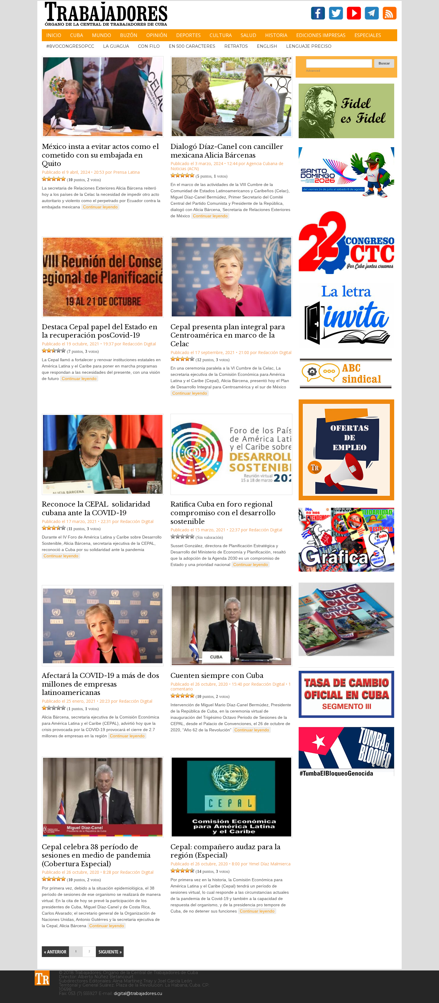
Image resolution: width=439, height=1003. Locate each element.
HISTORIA (276, 35)
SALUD (248, 35)
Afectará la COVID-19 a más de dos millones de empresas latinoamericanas (100, 684)
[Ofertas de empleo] (346, 449)
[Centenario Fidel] (346, 136)
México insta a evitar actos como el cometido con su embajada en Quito (100, 155)
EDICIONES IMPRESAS (321, 35)
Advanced (313, 70)
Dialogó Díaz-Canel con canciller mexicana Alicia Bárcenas (227, 151)
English (267, 46)
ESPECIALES (367, 35)
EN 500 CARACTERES (192, 46)
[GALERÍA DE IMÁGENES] (346, 569)
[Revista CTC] (346, 656)
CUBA (76, 35)
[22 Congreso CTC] (346, 272)
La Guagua (116, 46)
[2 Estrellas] (49, 178)
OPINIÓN (156, 35)
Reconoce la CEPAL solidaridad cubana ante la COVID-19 (96, 508)
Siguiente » (110, 951)
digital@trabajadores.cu (138, 993)
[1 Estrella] (44, 178)
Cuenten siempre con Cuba (217, 676)
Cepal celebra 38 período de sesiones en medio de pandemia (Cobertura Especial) (96, 855)
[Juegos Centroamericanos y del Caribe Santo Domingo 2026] (346, 199)
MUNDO (101, 35)
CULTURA (221, 35)
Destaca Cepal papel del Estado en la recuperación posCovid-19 (99, 331)
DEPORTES (188, 35)
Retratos (236, 46)
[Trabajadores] (42, 977)
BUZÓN (128, 35)
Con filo (149, 46)
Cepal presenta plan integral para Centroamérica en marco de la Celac (228, 335)
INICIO (53, 35)
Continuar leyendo (100, 206)
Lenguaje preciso (308, 46)
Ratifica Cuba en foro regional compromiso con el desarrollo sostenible (223, 512)
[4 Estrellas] (58, 178)
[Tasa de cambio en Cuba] (346, 716)
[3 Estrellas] (53, 178)
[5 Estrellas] (63, 178)
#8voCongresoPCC (70, 46)
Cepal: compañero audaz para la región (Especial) (225, 851)
